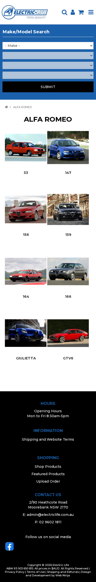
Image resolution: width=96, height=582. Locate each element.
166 (68, 296)
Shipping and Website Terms (48, 439)
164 (26, 296)
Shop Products (48, 466)
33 (26, 172)
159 (68, 234)
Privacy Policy (14, 572)
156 (26, 234)
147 (68, 172)
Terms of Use (36, 572)
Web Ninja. (62, 575)
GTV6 (68, 358)
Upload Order (48, 481)
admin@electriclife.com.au (50, 514)
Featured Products (48, 474)
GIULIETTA (26, 358)
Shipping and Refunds (63, 572)
